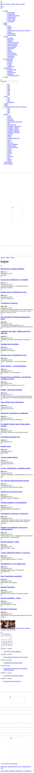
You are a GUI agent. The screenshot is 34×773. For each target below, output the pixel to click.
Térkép (9, 50)
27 (6, 645)
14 (8, 641)
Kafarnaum (10, 133)
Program (9, 148)
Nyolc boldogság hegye (13, 138)
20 (6, 643)
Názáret (9, 136)
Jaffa (8, 123)
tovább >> (3, 617)
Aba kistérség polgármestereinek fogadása (15, 481)
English (8, 4)
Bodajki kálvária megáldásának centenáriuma (15, 668)
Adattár (6, 36)
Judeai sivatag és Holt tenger (14, 121)
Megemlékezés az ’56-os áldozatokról (13, 564)
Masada (9, 135)
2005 (8, 94)
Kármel (9, 159)
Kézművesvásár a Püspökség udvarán (13, 292)
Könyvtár (9, 62)
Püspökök (9, 71)
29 (10, 645)
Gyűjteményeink (8, 59)
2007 (8, 91)
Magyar (3, 4)
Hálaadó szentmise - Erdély (10, 542)
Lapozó (6, 77)
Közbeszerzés (10, 56)
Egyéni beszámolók (12, 147)
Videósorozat (10, 66)
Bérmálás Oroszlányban (9, 609)
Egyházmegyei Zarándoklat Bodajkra (13, 675)
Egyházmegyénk (11, 69)
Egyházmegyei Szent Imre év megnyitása (14, 513)
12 (5, 641)
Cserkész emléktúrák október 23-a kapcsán (15, 553)
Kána (8, 157)
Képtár (9, 26)
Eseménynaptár (11, 18)
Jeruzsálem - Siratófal (12, 127)
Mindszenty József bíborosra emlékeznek (14, 413)
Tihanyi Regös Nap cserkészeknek (12, 402)
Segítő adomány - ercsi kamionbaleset (13, 366)
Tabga (8, 141)
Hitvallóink (10, 74)
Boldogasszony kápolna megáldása (12, 269)
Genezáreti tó (10, 120)
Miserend (9, 51)
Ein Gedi (9, 153)
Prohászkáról (10, 102)
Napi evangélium (11, 35)
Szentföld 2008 (11, 33)
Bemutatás (10, 60)
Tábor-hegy (10, 142)
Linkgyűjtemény (11, 53)
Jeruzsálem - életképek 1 (13, 130)
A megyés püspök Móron (9, 457)
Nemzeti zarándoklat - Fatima (11, 598)
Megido (9, 160)
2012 (8, 84)
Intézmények (10, 39)
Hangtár (9, 32)
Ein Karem (10, 118)
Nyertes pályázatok (12, 54)
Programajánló (11, 12)
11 (3, 641)
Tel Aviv (9, 150)
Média (5, 23)
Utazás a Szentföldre (12, 144)
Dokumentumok (11, 47)
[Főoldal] (1, 3)
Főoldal (3, 257)
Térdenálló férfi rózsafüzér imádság (13, 663)
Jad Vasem (10, 156)
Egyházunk (10, 38)
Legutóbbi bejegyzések (13, 15)
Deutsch (12, 4)
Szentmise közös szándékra (10, 344)
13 (6, 641)
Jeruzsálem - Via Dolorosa (14, 126)
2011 (8, 85)
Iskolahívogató (6, 446)
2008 (8, 90)
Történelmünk (7, 68)
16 (11, 641)
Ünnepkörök (10, 21)
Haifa (8, 154)
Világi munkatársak (12, 45)
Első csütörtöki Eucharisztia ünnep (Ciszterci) (16, 657)
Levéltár (9, 65)
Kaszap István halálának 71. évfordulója (14, 280)
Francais (18, 4)
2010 (8, 87)
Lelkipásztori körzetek (13, 42)
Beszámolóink (11, 14)
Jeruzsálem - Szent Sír (13, 129)
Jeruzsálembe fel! (11, 124)
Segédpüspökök (11, 72)
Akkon (9, 115)
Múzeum (9, 63)
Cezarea (9, 117)
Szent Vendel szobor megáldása (11, 576)
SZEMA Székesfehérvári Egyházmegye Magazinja (18, 29)
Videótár (9, 27)
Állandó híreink (11, 17)
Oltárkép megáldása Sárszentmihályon (14, 502)
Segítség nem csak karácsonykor (12, 492)
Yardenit (9, 151)
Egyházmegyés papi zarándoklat (12, 651)
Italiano (23, 4)
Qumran (9, 139)
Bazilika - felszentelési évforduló (11, 390)
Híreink (6, 11)
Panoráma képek (11, 145)
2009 (8, 88)
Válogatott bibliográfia (13, 75)
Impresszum (4, 766)
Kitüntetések (10, 48)
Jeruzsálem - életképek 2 (13, 132)
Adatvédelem (10, 57)
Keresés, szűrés (11, 20)
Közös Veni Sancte (9, 670)
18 (3, 643)
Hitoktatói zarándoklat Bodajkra (12, 681)
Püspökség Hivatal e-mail (14, 766)
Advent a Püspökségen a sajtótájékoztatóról (15, 468)
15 (10, 641)
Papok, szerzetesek (12, 44)
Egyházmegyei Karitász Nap (10, 437)
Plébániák (9, 41)
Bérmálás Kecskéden (8, 587)
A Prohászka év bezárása (9, 303)
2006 (8, 93)
